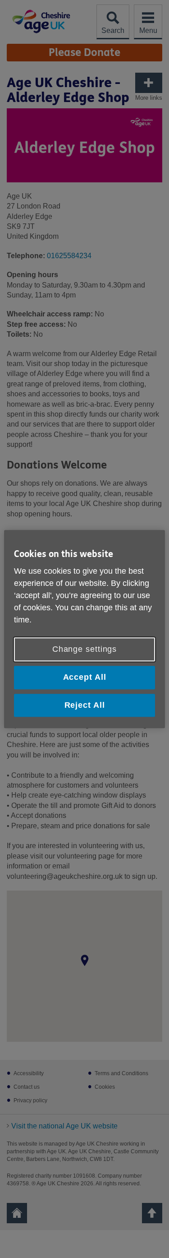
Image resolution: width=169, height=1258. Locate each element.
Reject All (84, 705)
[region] (84, 629)
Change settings (84, 649)
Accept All (84, 677)
